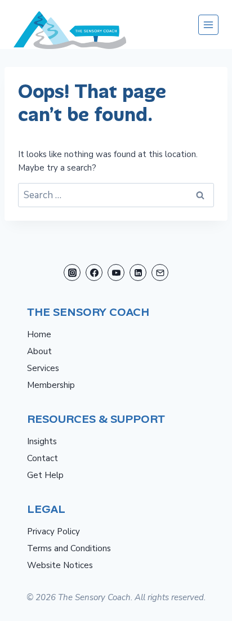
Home (39, 334)
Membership (51, 385)
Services (43, 368)
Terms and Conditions (69, 548)
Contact (42, 458)
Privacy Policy (53, 531)
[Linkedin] (138, 272)
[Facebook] (94, 272)
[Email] (159, 272)
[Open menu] (208, 25)
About (39, 351)
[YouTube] (116, 272)
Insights (42, 441)
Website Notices (60, 565)
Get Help (45, 475)
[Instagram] (72, 272)
